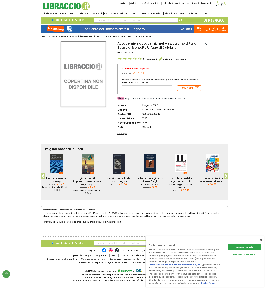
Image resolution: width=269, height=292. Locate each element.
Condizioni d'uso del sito (93, 259)
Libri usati (96, 13)
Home (45, 36)
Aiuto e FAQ (167, 3)
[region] (205, 261)
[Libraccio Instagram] (110, 252)
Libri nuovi (82, 13)
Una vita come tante (118, 178)
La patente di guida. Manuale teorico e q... (212, 180)
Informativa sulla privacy (135, 82)
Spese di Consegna (82, 255)
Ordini (133, 3)
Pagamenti (101, 255)
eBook (145, 13)
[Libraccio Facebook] (104, 252)
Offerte (206, 13)
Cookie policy (139, 255)
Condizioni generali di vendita (62, 259)
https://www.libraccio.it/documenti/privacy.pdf (175, 264)
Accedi (195, 3)
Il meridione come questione (158, 109)
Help (113, 255)
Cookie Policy (208, 282)
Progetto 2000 (150, 105)
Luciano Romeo (125, 52)
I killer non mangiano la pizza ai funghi (150, 180)
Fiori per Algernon (56, 178)
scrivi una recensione (175, 59)
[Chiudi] (261, 240)
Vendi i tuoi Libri (182, 3)
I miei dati (123, 3)
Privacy (124, 255)
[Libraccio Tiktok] (117, 252)
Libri (56, 20)
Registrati (206, 3)
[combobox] (136, 20)
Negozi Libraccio (214, 19)
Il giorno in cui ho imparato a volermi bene (87, 180)
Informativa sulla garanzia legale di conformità (103, 262)
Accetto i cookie (244, 247)
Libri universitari (113, 13)
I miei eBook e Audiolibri (149, 3)
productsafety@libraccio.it (108, 222)
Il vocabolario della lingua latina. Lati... (181, 180)
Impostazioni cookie (244, 254)
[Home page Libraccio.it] (66, 9)
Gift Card (194, 13)
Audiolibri (156, 13)
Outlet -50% (132, 13)
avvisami (187, 88)
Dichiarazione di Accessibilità (124, 259)
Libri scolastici (59, 13)
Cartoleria (180, 13)
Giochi (168, 13)
